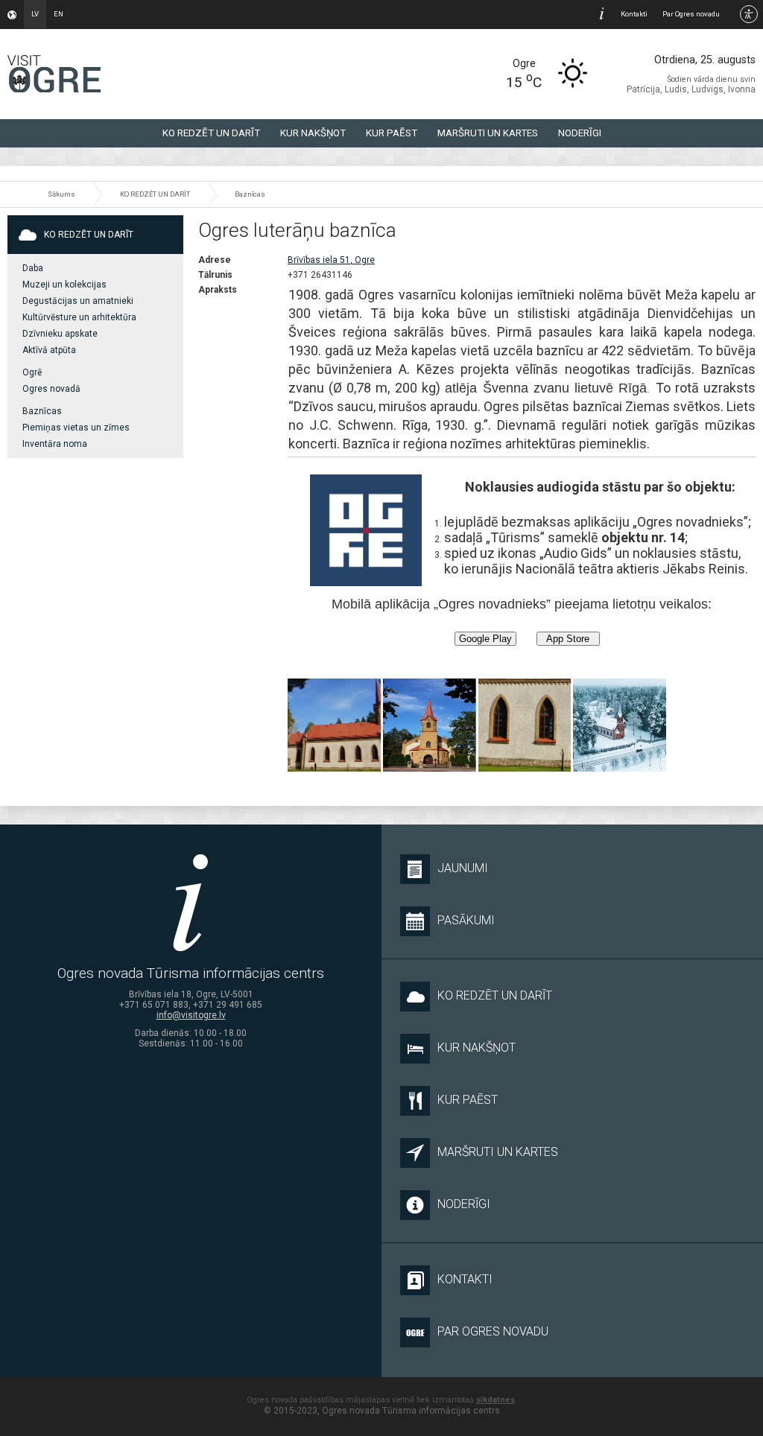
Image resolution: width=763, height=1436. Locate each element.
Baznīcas (250, 194)
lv (35, 14)
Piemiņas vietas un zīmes (76, 427)
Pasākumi (466, 920)
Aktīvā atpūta (49, 350)
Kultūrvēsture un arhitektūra (79, 317)
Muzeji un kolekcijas (64, 284)
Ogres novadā (51, 389)
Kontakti (634, 14)
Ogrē (32, 372)
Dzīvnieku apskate (60, 333)
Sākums (61, 194)
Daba (32, 268)
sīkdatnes (495, 1400)
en (58, 14)
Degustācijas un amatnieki (77, 301)
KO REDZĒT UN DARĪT (211, 133)
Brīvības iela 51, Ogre (331, 260)
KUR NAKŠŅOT (313, 133)
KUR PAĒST (391, 133)
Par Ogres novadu (691, 14)
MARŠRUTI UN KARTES (487, 133)
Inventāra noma (54, 444)
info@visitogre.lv (191, 1015)
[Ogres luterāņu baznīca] (334, 725)
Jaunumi (462, 868)
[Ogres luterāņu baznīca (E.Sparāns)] (619, 725)
